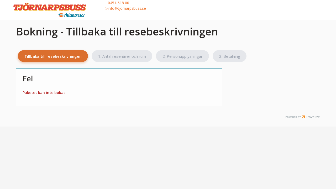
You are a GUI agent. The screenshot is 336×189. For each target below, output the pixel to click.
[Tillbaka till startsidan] (57, 10)
